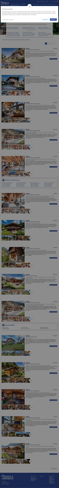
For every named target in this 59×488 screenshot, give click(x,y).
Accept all (53, 19)
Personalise (45, 19)
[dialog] (29, 14)
